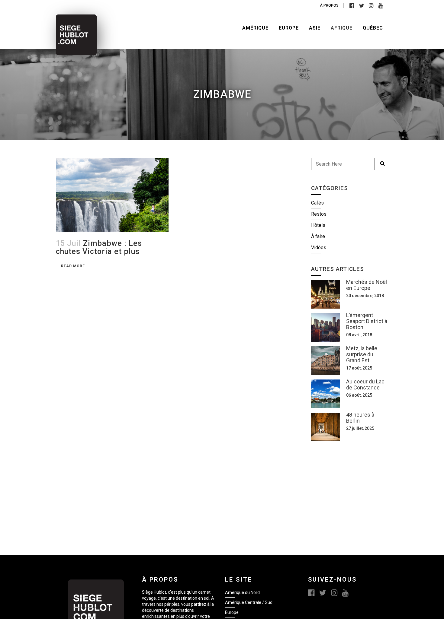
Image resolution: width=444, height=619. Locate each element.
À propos (329, 5)
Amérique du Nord (242, 592)
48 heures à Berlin (360, 417)
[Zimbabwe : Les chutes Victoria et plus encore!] (112, 195)
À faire (318, 236)
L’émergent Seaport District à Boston (366, 321)
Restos (319, 214)
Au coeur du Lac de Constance (365, 384)
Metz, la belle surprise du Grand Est (361, 354)
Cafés (317, 203)
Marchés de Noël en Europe (366, 285)
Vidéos (318, 247)
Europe (232, 612)
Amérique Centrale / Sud (248, 602)
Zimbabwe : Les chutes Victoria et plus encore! (99, 251)
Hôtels (318, 225)
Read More (73, 266)
